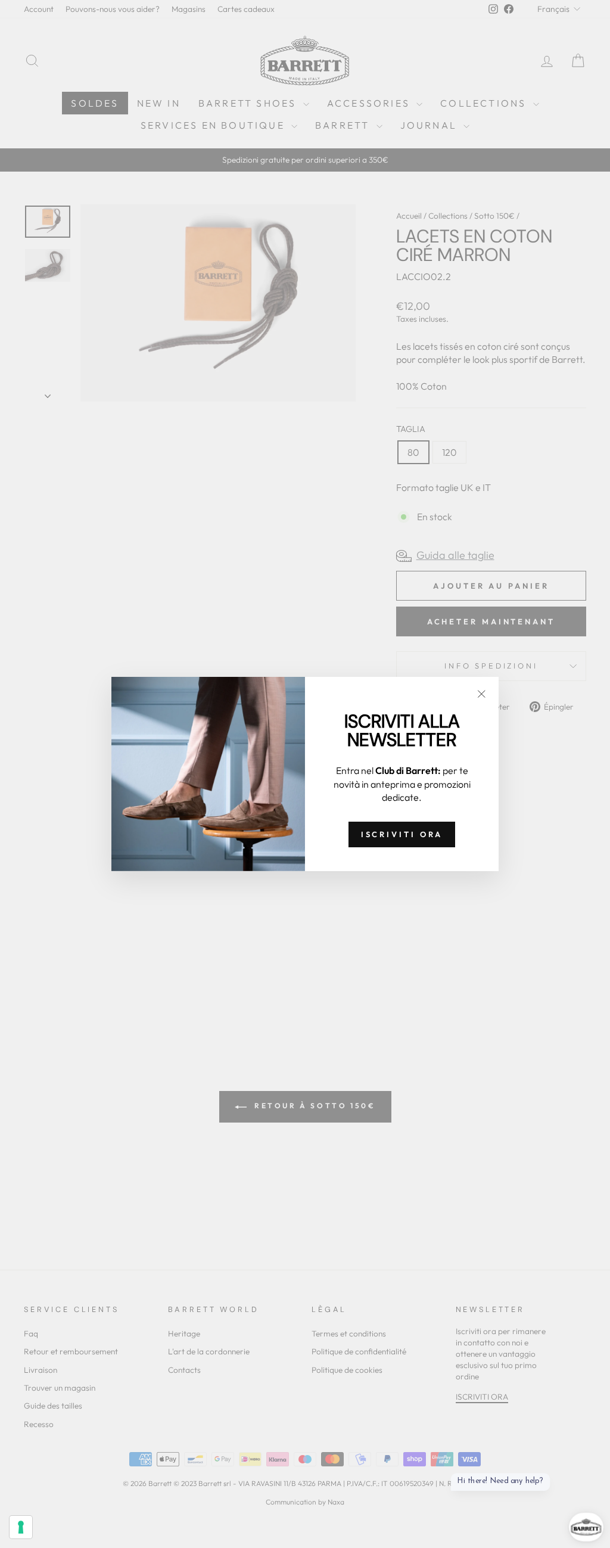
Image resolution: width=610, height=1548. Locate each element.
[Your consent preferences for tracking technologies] (21, 1527)
